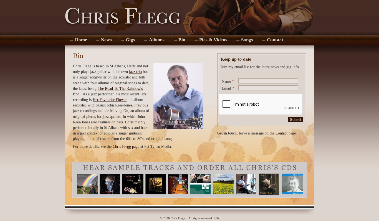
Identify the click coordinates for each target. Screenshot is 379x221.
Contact (275, 39)
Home (81, 39)
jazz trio (135, 71)
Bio (181, 39)
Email (228, 88)
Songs (247, 39)
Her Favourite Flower (110, 99)
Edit (216, 218)
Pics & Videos (213, 39)
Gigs (130, 39)
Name (228, 81)
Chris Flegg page (125, 146)
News (106, 39)
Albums (157, 39)
